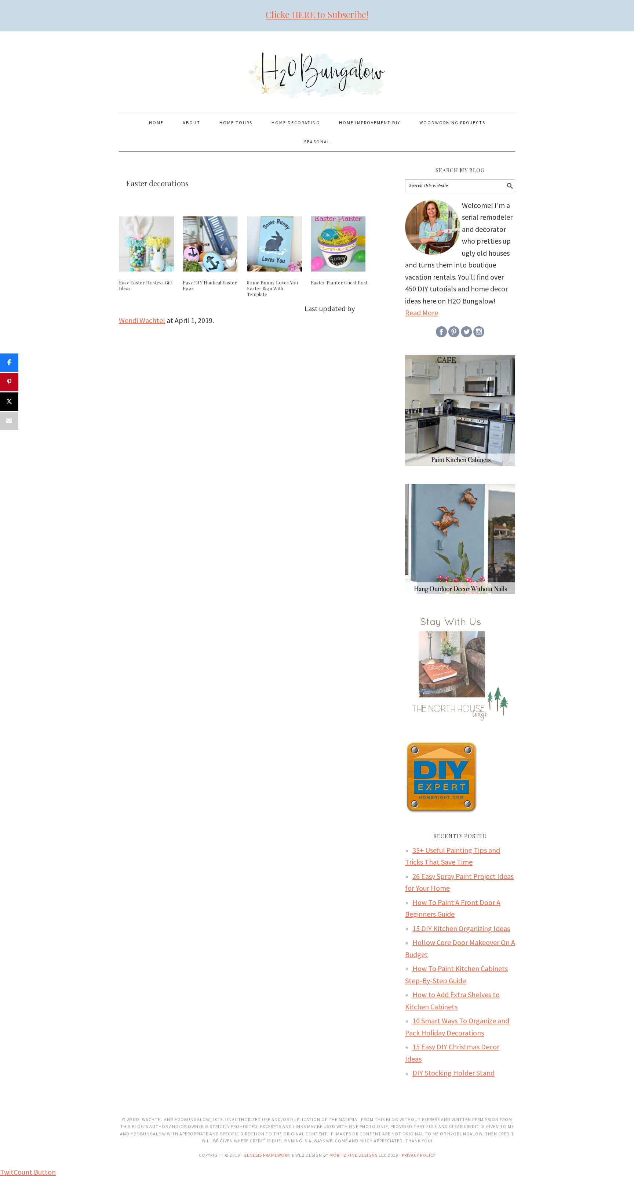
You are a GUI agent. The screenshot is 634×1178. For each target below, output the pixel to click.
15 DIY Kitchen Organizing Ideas (461, 928)
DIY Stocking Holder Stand (453, 1072)
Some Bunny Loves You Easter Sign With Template (272, 288)
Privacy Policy (419, 1155)
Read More (421, 312)
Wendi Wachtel (142, 320)
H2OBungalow (317, 69)
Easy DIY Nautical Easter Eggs (210, 285)
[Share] (9, 362)
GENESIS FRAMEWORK (267, 1155)
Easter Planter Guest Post (339, 282)
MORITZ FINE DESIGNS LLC (358, 1155)
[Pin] (9, 382)
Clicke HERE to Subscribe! (317, 14)
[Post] (9, 401)
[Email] (9, 421)
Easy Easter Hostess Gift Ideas (146, 285)
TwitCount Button (28, 1172)
